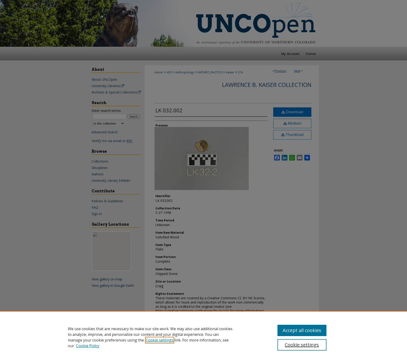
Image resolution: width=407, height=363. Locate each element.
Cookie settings (159, 340)
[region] (203, 337)
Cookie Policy (87, 345)
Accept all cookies (302, 330)
